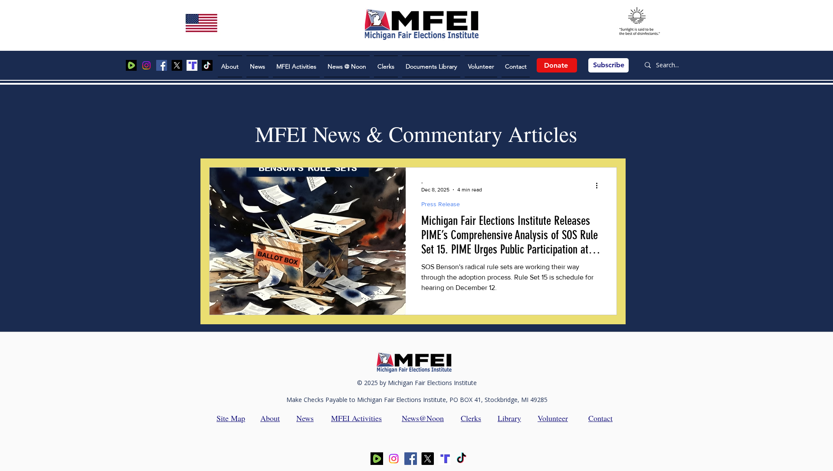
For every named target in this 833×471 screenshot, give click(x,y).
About (270, 418)
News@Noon (423, 418)
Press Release (440, 204)
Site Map (230, 418)
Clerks (471, 418)
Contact (600, 418)
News (305, 418)
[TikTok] (207, 65)
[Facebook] (161, 65)
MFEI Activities (356, 418)
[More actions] (599, 185)
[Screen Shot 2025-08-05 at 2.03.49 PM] (131, 65)
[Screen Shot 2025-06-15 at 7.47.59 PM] (192, 65)
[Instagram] (146, 65)
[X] (176, 65)
